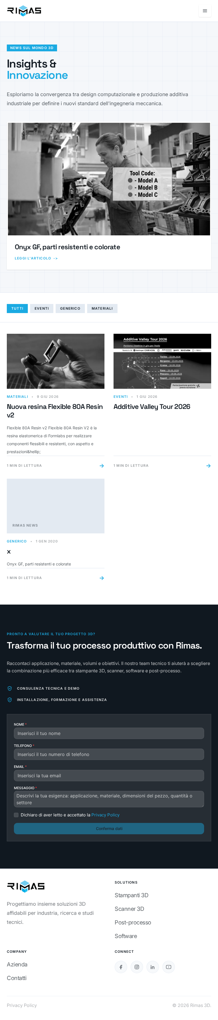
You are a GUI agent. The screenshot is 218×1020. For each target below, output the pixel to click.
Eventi (42, 308)
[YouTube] (168, 967)
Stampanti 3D (131, 895)
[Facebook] (121, 967)
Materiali (102, 308)
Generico (70, 308)
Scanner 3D (129, 908)
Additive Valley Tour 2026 (152, 406)
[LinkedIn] (152, 967)
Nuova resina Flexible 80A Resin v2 (55, 410)
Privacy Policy (22, 1005)
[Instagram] (137, 967)
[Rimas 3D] (24, 10)
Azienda (17, 964)
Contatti (16, 978)
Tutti (17, 308)
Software (126, 936)
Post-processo (133, 922)
